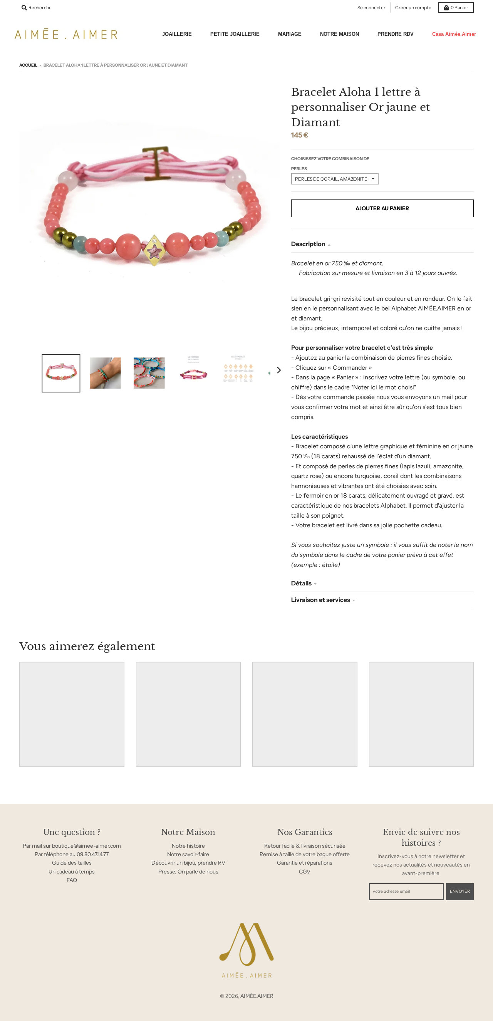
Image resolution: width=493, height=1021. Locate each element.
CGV (304, 871)
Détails (301, 583)
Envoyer (460, 891)
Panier (459, 7)
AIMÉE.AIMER (256, 996)
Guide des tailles (72, 862)
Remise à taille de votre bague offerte (305, 854)
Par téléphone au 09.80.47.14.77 (72, 854)
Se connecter (371, 7)
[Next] (278, 370)
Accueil (28, 65)
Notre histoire (188, 845)
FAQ (72, 880)
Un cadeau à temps (72, 871)
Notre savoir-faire (188, 854)
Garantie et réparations (304, 862)
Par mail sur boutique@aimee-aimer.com (72, 845)
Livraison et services (320, 600)
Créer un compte (413, 7)
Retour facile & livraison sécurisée (304, 845)
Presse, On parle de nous (188, 871)
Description (308, 244)
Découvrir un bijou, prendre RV (188, 862)
